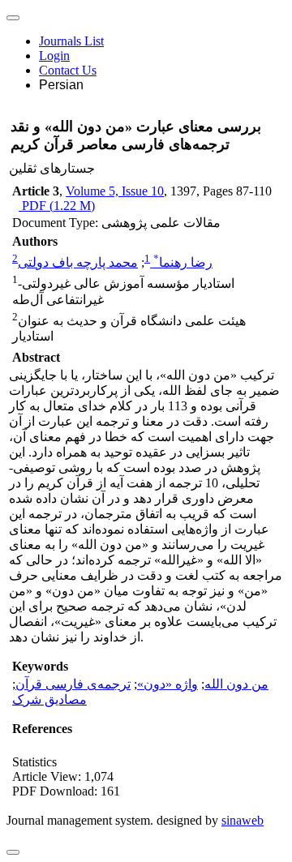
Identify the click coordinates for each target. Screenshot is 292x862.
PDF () (57, 205)
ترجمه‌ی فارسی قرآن (73, 684)
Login (54, 55)
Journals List (71, 41)
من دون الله (236, 684)
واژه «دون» (167, 684)
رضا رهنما (183, 262)
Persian (61, 85)
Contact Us (68, 70)
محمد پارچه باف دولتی (78, 262)
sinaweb (242, 820)
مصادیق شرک (49, 699)
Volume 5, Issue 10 (115, 191)
